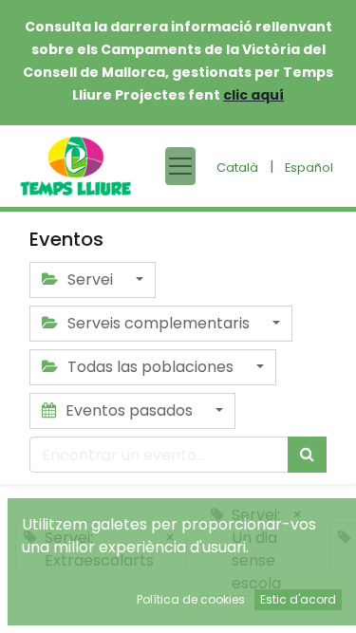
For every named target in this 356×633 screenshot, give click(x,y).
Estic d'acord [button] (298, 599)
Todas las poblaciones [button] (150, 367)
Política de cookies (191, 599)
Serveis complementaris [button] (158, 323)
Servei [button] (90, 279)
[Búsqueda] (307, 455)
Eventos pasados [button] (129, 410)
